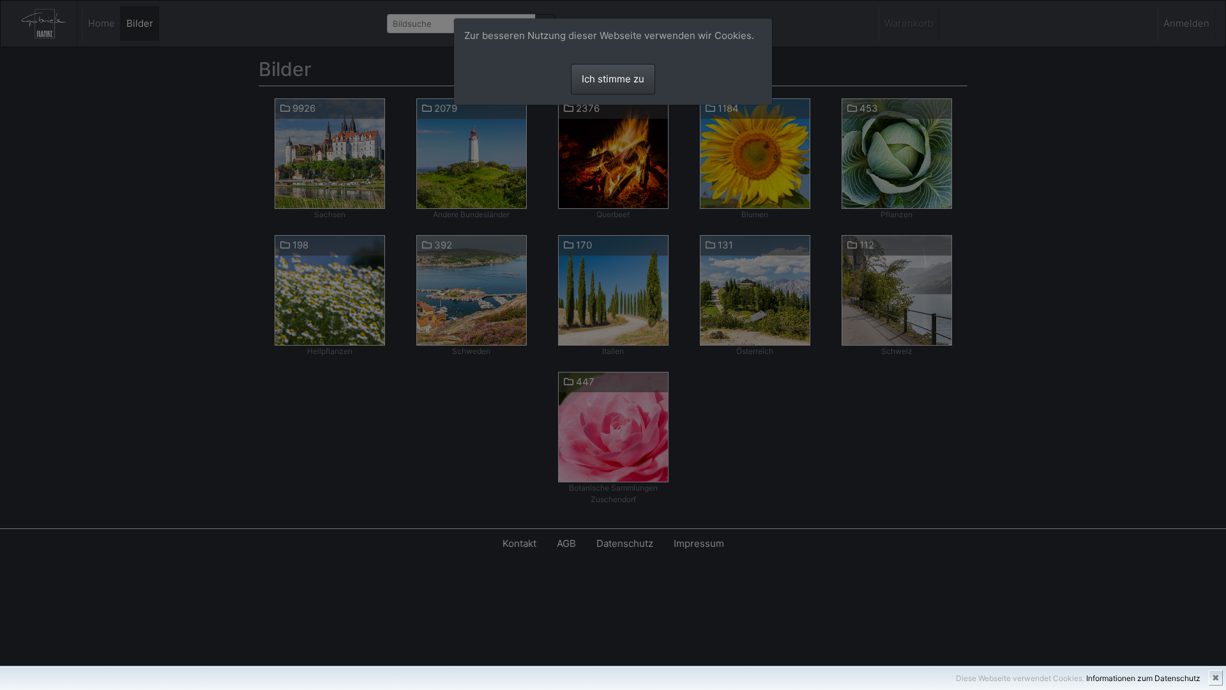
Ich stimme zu (613, 79)
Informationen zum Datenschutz (1143, 678)
